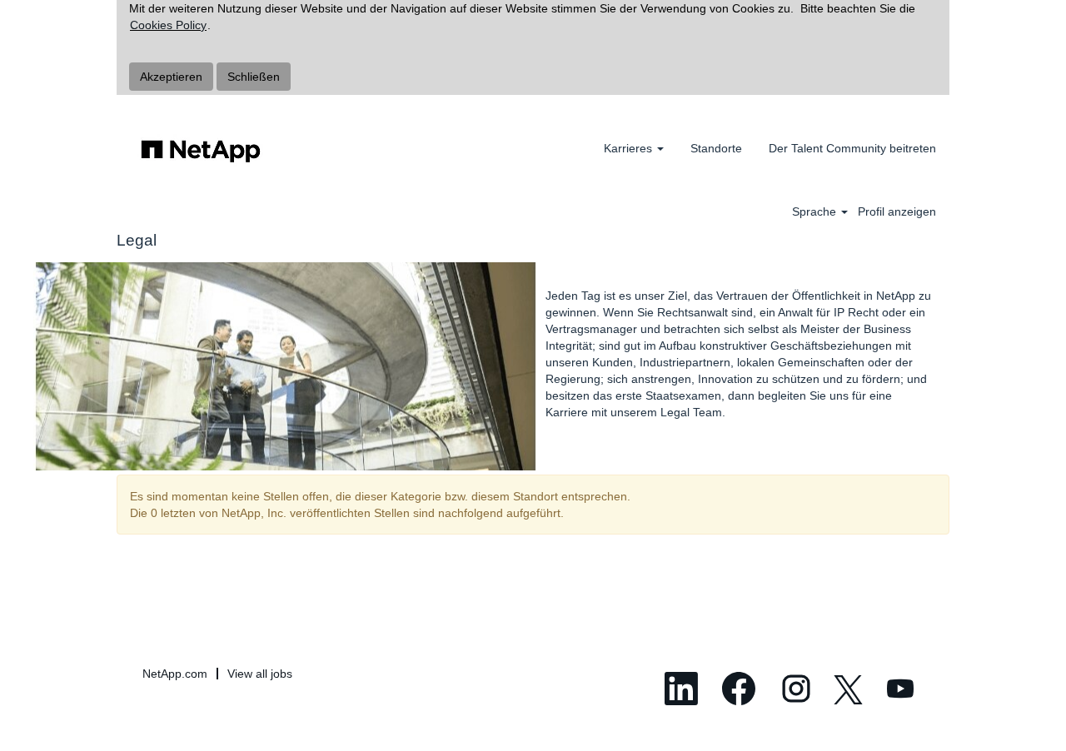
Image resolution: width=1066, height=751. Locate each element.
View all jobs (259, 673)
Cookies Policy (168, 25)
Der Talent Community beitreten (852, 148)
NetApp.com (174, 673)
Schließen (253, 76)
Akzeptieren (171, 76)
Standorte (716, 148)
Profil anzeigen (897, 211)
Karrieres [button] (629, 148)
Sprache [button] (815, 211)
